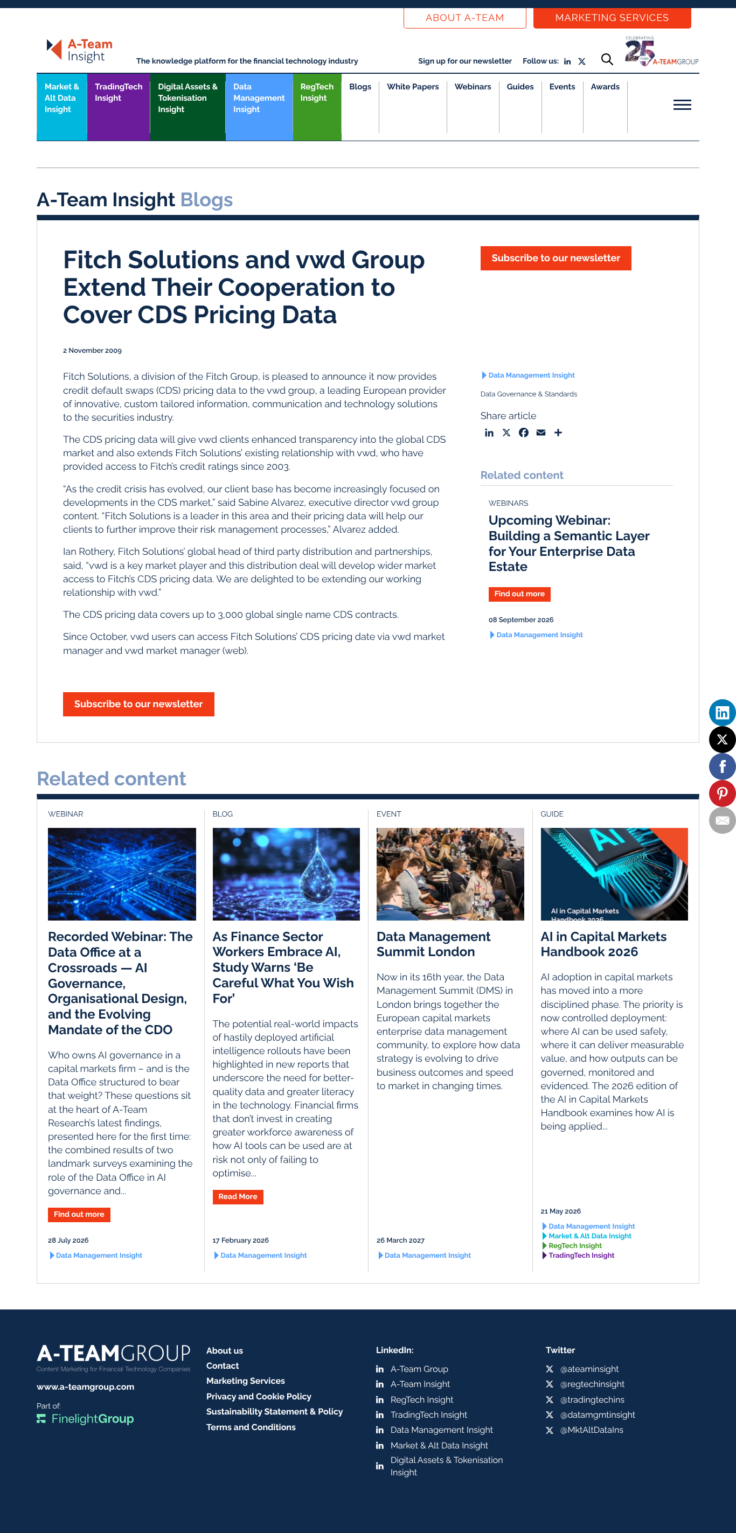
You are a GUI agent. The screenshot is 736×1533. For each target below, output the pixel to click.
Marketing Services (612, 18)
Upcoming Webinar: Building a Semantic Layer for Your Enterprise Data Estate (569, 543)
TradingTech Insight (118, 92)
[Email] (722, 820)
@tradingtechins (592, 1400)
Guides (520, 87)
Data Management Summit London (434, 944)
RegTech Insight (317, 92)
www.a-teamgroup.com (85, 1387)
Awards (605, 87)
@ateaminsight (589, 1369)
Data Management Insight (258, 98)
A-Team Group (419, 1369)
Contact (222, 1366)
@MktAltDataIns (591, 1430)
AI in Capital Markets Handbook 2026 (604, 944)
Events (562, 87)
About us (224, 1351)
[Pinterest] (722, 793)
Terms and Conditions (251, 1427)
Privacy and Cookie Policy (258, 1396)
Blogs (360, 87)
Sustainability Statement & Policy (274, 1411)
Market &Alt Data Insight (62, 98)
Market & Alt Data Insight (590, 1236)
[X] (722, 739)
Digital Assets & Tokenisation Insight (188, 98)
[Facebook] (722, 766)
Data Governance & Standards (529, 395)
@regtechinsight (592, 1384)
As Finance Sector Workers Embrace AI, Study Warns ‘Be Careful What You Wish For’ (283, 967)
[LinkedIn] (722, 712)
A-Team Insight (420, 1384)
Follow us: (541, 61)
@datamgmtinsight (597, 1415)
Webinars (473, 87)
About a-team (465, 18)
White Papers (413, 87)
